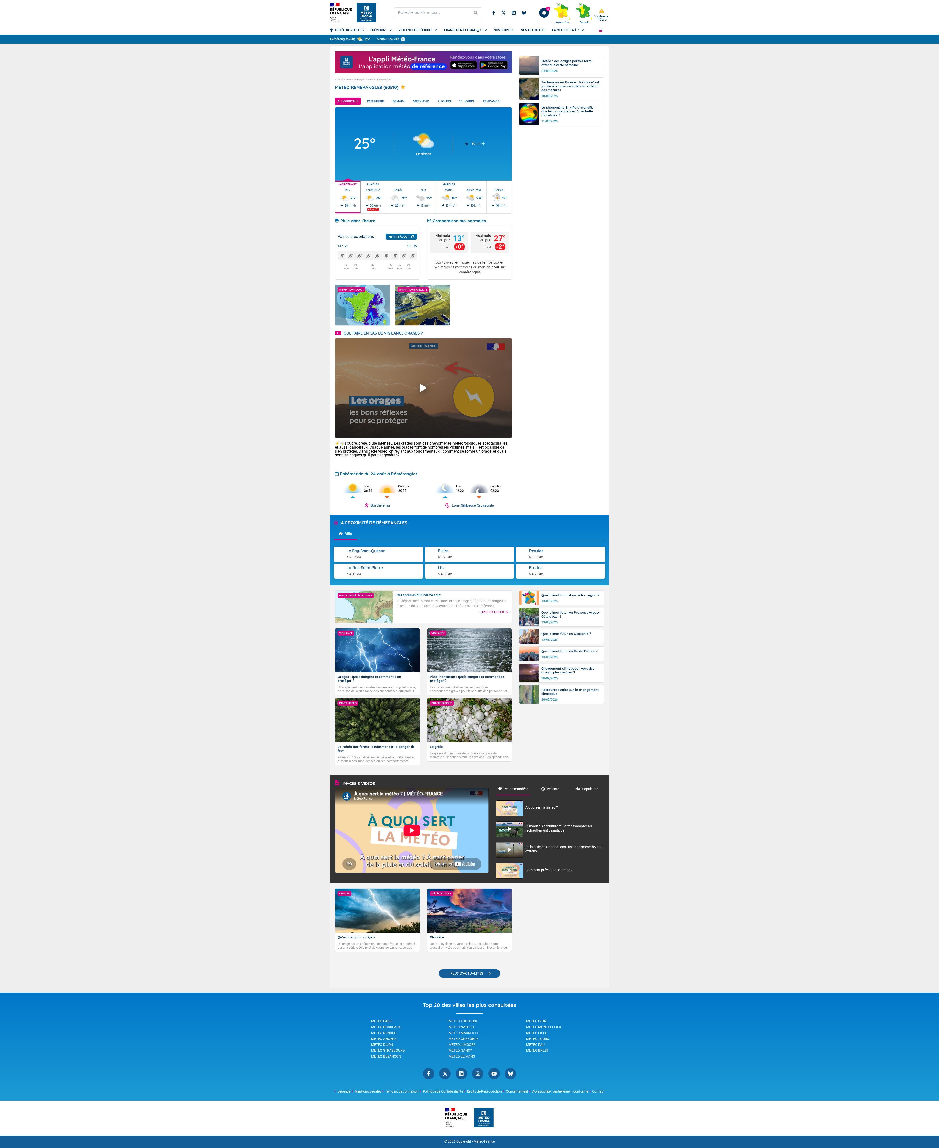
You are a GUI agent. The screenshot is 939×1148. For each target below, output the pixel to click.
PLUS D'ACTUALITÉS (466, 973)
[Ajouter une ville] (403, 39)
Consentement (517, 1091)
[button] (600, 30)
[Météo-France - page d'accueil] (484, 1118)
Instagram (477, 1073)
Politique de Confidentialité (443, 1091)
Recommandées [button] (516, 789)
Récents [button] (553, 789)
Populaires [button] (590, 789)
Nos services (504, 30)
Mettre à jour (399, 236)
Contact (598, 1091)
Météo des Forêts (349, 30)
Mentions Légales (368, 1091)
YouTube (494, 1073)
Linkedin (514, 13)
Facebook (493, 13)
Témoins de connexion (402, 1091)
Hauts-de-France (355, 79)
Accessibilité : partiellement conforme (560, 1091)
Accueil (339, 79)
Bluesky (524, 13)
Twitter (503, 13)
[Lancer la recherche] (476, 12)
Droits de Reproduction (484, 1091)
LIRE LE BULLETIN (492, 612)
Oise (370, 79)
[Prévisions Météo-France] (366, 12)
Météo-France (484, 1141)
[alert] (601, 15)
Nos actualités (533, 30)
